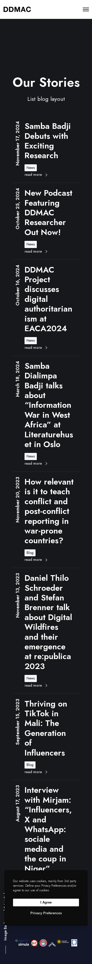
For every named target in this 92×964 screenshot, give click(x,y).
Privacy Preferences (46, 913)
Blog (30, 552)
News (31, 167)
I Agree (46, 902)
